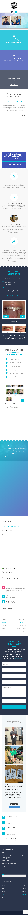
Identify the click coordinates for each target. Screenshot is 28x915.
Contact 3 (5, 866)
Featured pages (6, 858)
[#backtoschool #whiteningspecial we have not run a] (14, 774)
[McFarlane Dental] (14, 5)
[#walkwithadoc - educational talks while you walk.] (14, 755)
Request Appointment (14, 164)
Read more (14, 45)
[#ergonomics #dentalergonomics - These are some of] (14, 736)
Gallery (4, 868)
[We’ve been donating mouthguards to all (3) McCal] (14, 793)
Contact (4, 865)
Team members (10, 403)
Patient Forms (5, 854)
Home (4, 852)
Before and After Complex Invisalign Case (11, 863)
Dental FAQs (5, 861)
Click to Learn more (14, 295)
